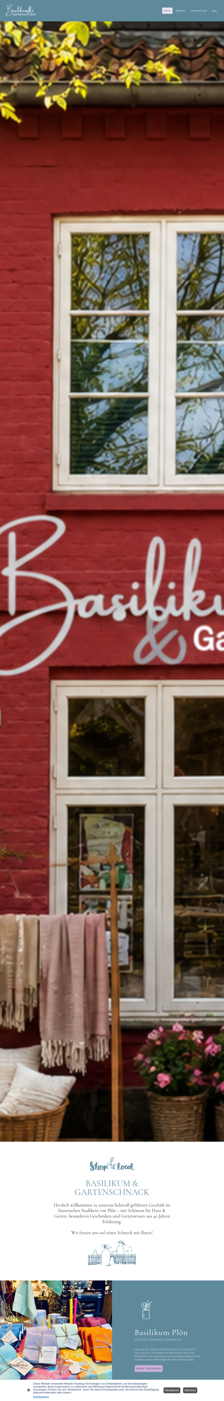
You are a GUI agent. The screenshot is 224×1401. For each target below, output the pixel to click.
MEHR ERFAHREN (148, 1368)
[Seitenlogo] (21, 11)
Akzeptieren (172, 1390)
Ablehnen (190, 1390)
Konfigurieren (41, 1396)
